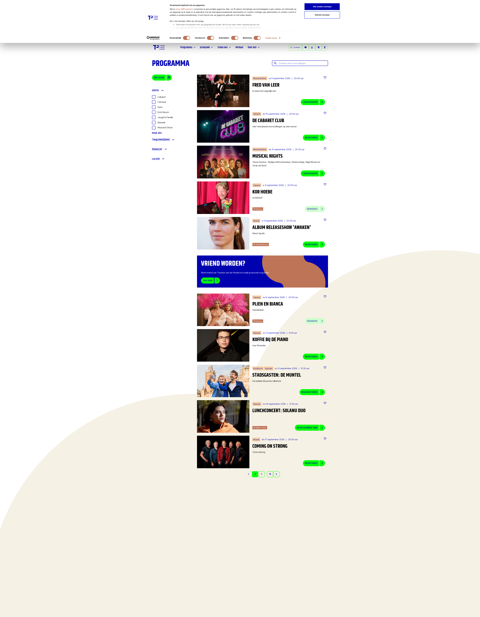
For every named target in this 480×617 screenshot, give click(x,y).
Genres (155, 90)
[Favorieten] (305, 47)
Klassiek (161, 122)
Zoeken (296, 47)
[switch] (210, 38)
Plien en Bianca (267, 304)
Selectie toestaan (322, 15)
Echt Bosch (163, 112)
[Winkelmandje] (319, 47)
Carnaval (162, 101)
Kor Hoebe (262, 192)
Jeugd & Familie (165, 117)
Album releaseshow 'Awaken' (281, 227)
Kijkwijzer (157, 149)
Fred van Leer (265, 85)
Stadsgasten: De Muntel (276, 375)
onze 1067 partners (185, 9)
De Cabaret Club (268, 121)
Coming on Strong (269, 446)
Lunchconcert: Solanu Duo (279, 411)
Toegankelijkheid (161, 140)
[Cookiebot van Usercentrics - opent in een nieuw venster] (153, 38)
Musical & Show (165, 127)
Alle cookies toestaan (322, 7)
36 (270, 474)
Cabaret (162, 96)
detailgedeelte (257, 31)
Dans (160, 107)
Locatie (156, 159)
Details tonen (271, 38)
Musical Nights (267, 156)
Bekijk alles (157, 133)
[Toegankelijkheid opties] (325, 47)
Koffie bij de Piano (270, 339)
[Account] (312, 47)
